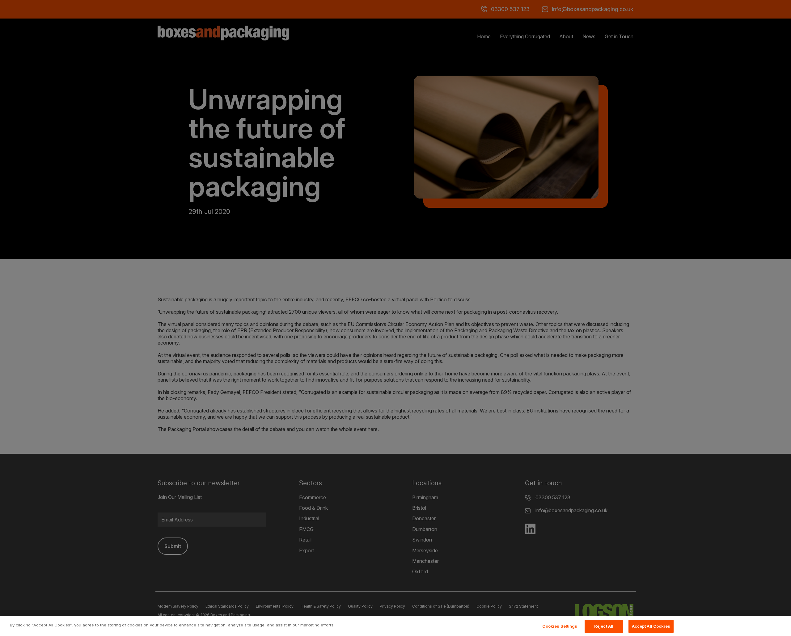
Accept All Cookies (651, 626)
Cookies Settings (559, 626)
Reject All (603, 626)
